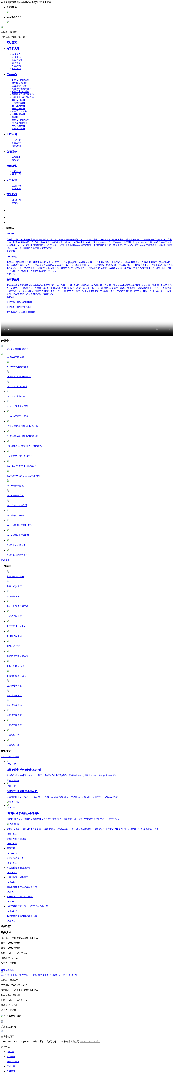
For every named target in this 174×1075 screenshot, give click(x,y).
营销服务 (12, 151)
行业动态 (16, 174)
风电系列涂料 (18, 108)
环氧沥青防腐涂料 (20, 91)
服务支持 (16, 160)
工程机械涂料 (18, 103)
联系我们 (12, 194)
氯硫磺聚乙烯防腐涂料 (23, 94)
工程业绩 (16, 140)
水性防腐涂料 (18, 114)
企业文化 (16, 57)
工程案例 (12, 134)
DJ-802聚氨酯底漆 (15, 357)
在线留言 (16, 203)
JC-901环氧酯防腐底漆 (17, 349)
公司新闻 (16, 171)
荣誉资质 (16, 63)
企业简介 (16, 54)
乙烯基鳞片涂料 (19, 86)
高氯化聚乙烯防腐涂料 (23, 97)
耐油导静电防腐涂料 (22, 88)
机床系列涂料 (18, 100)
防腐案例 (16, 146)
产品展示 (26, 975)
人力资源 (12, 180)
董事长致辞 (17, 60)
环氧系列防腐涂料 (20, 80)
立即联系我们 (7, 970)
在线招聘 (16, 188)
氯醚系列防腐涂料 (20, 120)
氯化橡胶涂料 (18, 126)
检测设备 (16, 68)
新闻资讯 (12, 165)
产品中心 (12, 74)
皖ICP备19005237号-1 (90, 1041)
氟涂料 (15, 117)
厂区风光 (16, 66)
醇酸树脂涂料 (18, 128)
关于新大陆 (13, 48)
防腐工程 (16, 143)
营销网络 (16, 157)
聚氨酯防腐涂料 (19, 83)
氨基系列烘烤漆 (19, 123)
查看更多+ (6, 560)
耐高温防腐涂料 (19, 111)
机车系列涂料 (18, 106)
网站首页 (12, 42)
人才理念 (16, 186)
